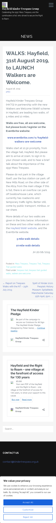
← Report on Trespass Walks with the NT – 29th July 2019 (15, 286)
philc (8, 92)
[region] (28, 499)
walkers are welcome (21, 273)
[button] (52, 4)
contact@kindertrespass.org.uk (21, 461)
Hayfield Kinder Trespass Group (20, 8)
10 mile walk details (28, 245)
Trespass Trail (35, 264)
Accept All (28, 502)
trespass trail (22, 270)
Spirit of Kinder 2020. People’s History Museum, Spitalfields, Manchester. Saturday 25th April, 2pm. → (42, 290)
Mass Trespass (21, 264)
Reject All (28, 517)
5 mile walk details (28, 238)
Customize (28, 510)
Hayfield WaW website (24, 228)
